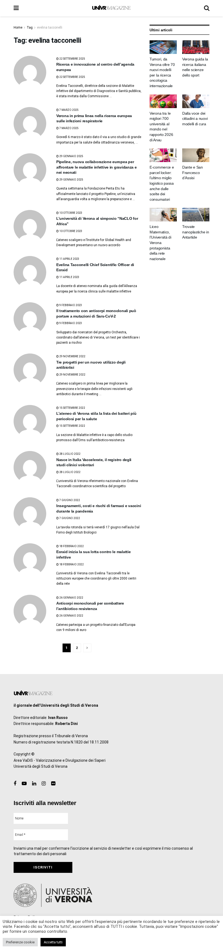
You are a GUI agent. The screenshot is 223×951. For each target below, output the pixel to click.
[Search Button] (206, 8)
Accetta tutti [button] (53, 942)
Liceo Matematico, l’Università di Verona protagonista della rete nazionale (160, 242)
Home (18, 27)
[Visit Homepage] (111, 8)
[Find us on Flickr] (53, 784)
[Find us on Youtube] (24, 784)
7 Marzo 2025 (69, 109)
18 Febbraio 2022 (71, 546)
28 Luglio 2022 (69, 453)
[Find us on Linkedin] (34, 784)
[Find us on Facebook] (15, 784)
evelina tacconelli (49, 27)
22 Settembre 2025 (72, 58)
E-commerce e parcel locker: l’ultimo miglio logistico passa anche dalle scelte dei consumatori (162, 183)
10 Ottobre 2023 (70, 212)
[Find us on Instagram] (44, 784)
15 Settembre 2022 (72, 407)
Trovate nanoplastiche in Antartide (195, 231)
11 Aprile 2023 (69, 258)
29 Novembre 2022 (72, 356)
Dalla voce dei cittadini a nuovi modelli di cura (194, 118)
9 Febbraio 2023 (70, 305)
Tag (30, 27)
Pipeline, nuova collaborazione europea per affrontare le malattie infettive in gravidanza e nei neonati (96, 167)
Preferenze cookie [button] (20, 942)
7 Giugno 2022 (69, 500)
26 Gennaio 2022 (71, 597)
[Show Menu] (16, 8)
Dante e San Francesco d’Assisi (192, 172)
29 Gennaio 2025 (71, 156)
